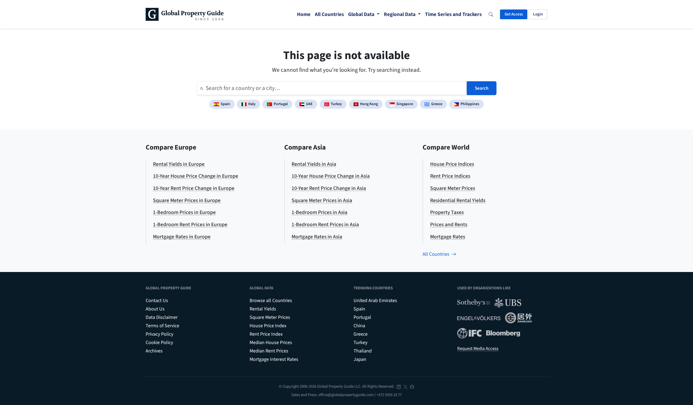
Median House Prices (271, 342)
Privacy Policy (159, 334)
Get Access (514, 14)
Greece (436, 104)
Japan (360, 359)
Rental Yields (263, 309)
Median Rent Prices (269, 351)
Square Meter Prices (270, 317)
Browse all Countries (271, 300)
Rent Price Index (266, 334)
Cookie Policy (159, 342)
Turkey (336, 104)
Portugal (281, 104)
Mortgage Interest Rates (274, 359)
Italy (252, 104)
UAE (309, 104)
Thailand (363, 351)
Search (481, 88)
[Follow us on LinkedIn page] (399, 386)
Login (538, 14)
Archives (154, 351)
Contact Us (157, 300)
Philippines (469, 104)
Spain (225, 104)
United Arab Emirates (375, 300)
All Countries (436, 254)
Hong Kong (369, 104)
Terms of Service (162, 325)
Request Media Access (477, 348)
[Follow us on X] (405, 386)
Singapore (404, 104)
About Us (155, 309)
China (359, 325)
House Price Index (268, 325)
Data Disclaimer (162, 317)
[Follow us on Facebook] (412, 386)
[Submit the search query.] (202, 88)
